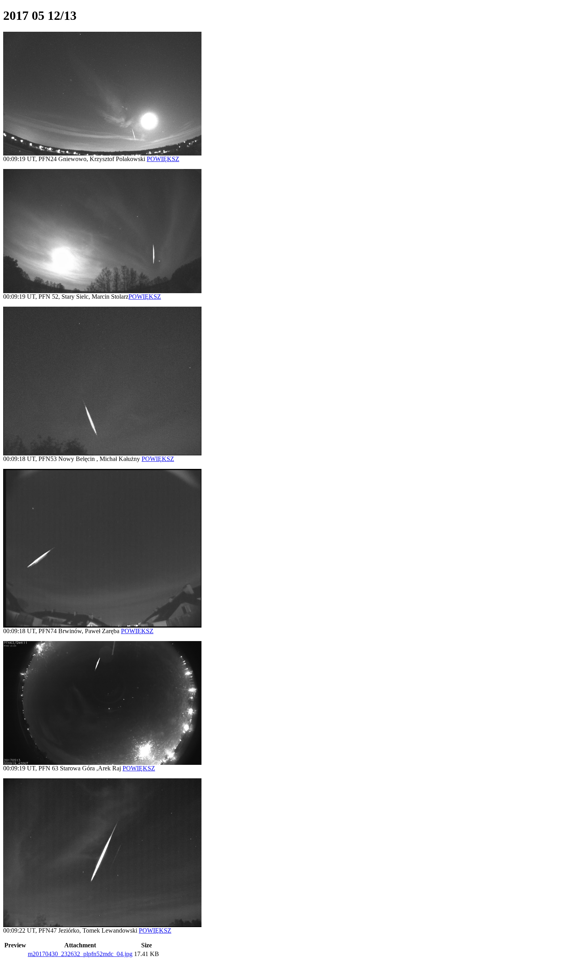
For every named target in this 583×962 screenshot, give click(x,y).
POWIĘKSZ (163, 159)
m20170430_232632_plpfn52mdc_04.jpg (80, 953)
